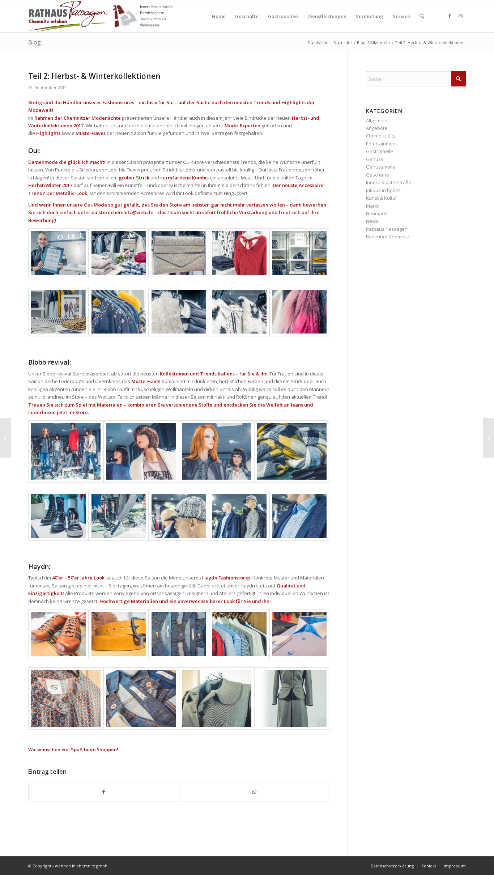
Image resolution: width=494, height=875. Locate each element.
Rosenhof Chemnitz (387, 236)
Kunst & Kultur (381, 198)
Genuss (374, 159)
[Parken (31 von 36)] (58, 516)
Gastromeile (379, 151)
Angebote (376, 128)
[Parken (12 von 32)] (299, 253)
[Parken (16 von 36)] (216, 451)
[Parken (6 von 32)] (299, 634)
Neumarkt (377, 213)
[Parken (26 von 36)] (179, 516)
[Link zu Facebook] (449, 15)
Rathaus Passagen (387, 229)
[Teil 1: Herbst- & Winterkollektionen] (5, 438)
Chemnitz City (381, 135)
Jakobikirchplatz (383, 190)
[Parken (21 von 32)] (179, 312)
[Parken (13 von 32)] (141, 698)
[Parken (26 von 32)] (119, 312)
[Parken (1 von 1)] (291, 451)
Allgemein (376, 120)
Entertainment (381, 143)
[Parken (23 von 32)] (239, 634)
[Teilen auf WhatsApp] (254, 791)
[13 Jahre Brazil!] (488, 438)
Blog (34, 42)
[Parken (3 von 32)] (179, 253)
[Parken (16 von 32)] (239, 253)
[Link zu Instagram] (460, 15)
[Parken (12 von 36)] (141, 451)
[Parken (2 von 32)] (58, 634)
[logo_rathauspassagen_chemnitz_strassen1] (100, 16)
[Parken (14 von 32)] (239, 312)
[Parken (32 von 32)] (216, 698)
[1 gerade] (119, 253)
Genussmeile (380, 166)
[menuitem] (218, 16)
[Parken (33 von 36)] (239, 516)
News (372, 221)
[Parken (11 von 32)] (58, 312)
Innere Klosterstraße (389, 182)
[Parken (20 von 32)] (65, 698)
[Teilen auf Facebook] (104, 791)
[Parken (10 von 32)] (179, 634)
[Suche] (422, 16)
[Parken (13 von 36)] (119, 516)
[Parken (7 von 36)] (65, 451)
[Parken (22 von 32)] (299, 312)
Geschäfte (377, 174)
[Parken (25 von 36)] (299, 516)
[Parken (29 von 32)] (58, 253)
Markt (372, 206)
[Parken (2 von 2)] (119, 634)
